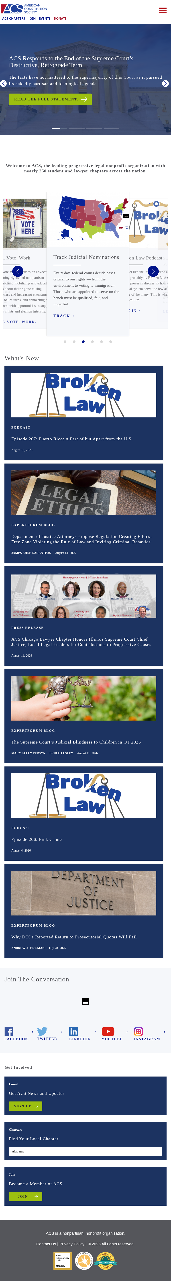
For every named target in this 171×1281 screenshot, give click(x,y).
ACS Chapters (13, 18)
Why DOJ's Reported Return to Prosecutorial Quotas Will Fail (74, 936)
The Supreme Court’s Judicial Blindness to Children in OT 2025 (76, 742)
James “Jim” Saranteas (31, 553)
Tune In (127, 311)
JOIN (23, 1196)
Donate (60, 18)
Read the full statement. (46, 99)
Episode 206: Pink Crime (36, 839)
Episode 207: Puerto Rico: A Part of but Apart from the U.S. (72, 438)
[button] (3, 83)
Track (61, 316)
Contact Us (46, 1244)
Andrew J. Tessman (28, 948)
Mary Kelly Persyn (28, 753)
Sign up (23, 1106)
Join (32, 18)
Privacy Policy (71, 1244)
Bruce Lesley (61, 753)
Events (45, 18)
